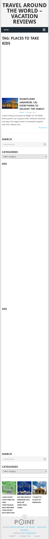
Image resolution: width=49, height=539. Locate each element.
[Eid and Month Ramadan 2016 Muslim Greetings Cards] (24, 488)
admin (21, 112)
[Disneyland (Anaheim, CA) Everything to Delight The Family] (10, 103)
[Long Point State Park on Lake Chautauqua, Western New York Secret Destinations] (9, 488)
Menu (6, 30)
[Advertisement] (24, 72)
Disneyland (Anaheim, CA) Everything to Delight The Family (31, 104)
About (13, 536)
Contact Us (24, 536)
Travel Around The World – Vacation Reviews (24, 13)
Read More (43, 128)
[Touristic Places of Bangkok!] (39, 488)
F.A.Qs (37, 536)
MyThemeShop (29, 533)
